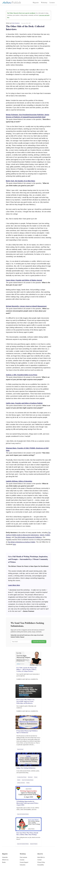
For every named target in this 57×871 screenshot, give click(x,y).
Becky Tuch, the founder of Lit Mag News (20, 181)
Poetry (27, 782)
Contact (39, 860)
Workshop (44, 2)
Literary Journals (21, 782)
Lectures (52, 2)
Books (4, 862)
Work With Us (41, 857)
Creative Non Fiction (21, 777)
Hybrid (18, 780)
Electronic (30, 777)
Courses (22, 860)
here (14, 544)
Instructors (22, 865)
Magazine (36, 2)
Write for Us (5, 860)
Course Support (24, 862)
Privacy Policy (41, 862)
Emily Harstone (16, 23)
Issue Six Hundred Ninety (27, 780)
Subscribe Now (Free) (39, 641)
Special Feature (33, 843)
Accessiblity (40, 865)
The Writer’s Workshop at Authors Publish (21, 542)
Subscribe (5, 857)
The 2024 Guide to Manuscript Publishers (28, 537)
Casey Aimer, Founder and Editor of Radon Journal (24, 280)
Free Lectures (23, 857)
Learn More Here (14, 585)
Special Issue (20, 749)
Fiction (35, 777)
